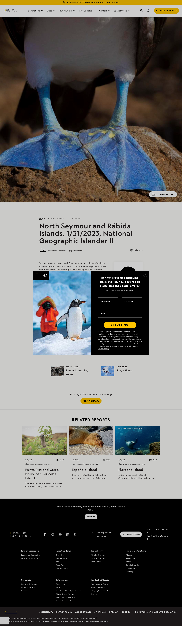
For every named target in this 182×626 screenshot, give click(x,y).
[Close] (145, 274)
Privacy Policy (103, 348)
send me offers (119, 325)
